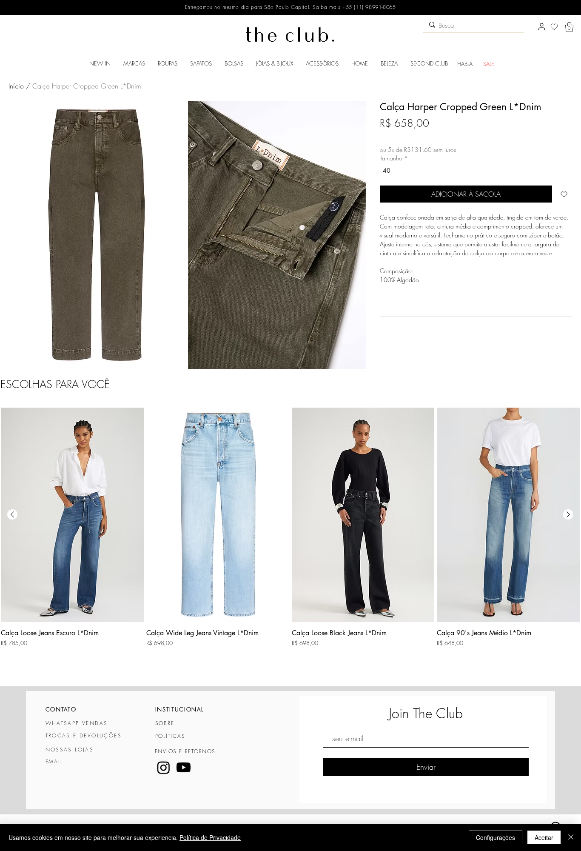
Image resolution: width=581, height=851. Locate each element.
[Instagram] (163, 767)
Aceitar (544, 837)
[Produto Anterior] (12, 514)
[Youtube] (183, 767)
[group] (290, 542)
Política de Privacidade (210, 837)
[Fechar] (571, 837)
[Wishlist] (554, 27)
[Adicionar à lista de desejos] (563, 194)
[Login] (541, 27)
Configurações (495, 837)
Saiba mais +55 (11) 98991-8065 (353, 7)
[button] (569, 27)
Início (16, 86)
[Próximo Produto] (568, 514)
